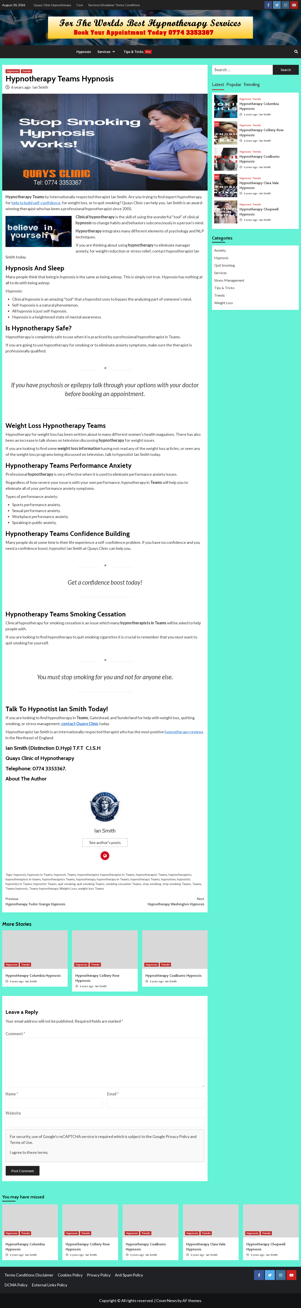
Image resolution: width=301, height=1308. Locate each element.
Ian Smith (40, 87)
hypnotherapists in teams (23, 879)
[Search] (296, 52)
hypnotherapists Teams (58, 879)
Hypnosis (83, 52)
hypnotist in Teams (19, 884)
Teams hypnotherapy (43, 888)
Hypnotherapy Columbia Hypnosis (33, 975)
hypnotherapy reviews (184, 731)
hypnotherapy (85, 879)
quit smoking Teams (90, 884)
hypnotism (168, 879)
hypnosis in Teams (40, 874)
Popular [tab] (233, 84)
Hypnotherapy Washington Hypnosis (176, 901)
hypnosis (20, 874)
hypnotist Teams (45, 884)
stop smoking (152, 884)
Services (220, 273)
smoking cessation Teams (123, 884)
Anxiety (220, 250)
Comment (15, 1033)
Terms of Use (21, 1142)
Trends (26, 71)
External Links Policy (49, 1284)
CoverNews (166, 1300)
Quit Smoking (224, 265)
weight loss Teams (91, 888)
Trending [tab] (251, 84)
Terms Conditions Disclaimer (29, 1274)
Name (12, 1093)
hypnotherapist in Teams (117, 874)
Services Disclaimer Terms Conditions (114, 5)
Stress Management (229, 280)
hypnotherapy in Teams (113, 879)
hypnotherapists (180, 874)
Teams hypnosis (17, 888)
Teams (196, 884)
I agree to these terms (29, 1152)
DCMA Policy (16, 1284)
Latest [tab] (218, 84)
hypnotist (183, 879)
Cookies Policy (70, 1274)
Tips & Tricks (137, 52)
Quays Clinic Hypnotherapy (52, 5)
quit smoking (67, 884)
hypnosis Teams (65, 874)
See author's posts (105, 842)
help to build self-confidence (35, 202)
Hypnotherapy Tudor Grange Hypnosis (35, 901)
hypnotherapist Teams (151, 874)
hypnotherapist (88, 874)
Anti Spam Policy (129, 1274)
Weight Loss (68, 888)
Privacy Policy (178, 1136)
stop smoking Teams (176, 884)
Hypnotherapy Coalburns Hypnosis (173, 975)
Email (113, 1093)
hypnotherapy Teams (145, 879)
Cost (79, 5)
